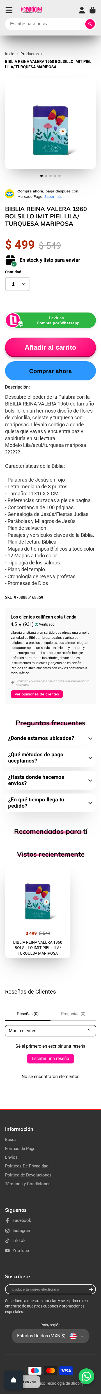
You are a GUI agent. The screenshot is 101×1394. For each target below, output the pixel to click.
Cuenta (82, 10)
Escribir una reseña (50, 1058)
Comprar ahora (50, 371)
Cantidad (13, 272)
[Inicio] (31, 10)
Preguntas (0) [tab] (73, 1013)
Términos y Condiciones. (28, 1183)
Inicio (9, 54)
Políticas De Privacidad (26, 1166)
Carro (92, 10)
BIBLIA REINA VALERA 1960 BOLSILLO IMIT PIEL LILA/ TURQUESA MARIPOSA (37, 910)
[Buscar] (90, 24)
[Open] (13, 1380)
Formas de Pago (20, 1148)
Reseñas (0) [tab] (28, 1013)
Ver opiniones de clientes (37, 694)
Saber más (53, 196)
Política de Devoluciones (28, 1175)
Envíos (11, 1157)
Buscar (11, 1139)
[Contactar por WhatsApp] (86, 1376)
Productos (29, 54)
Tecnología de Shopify (65, 1383)
